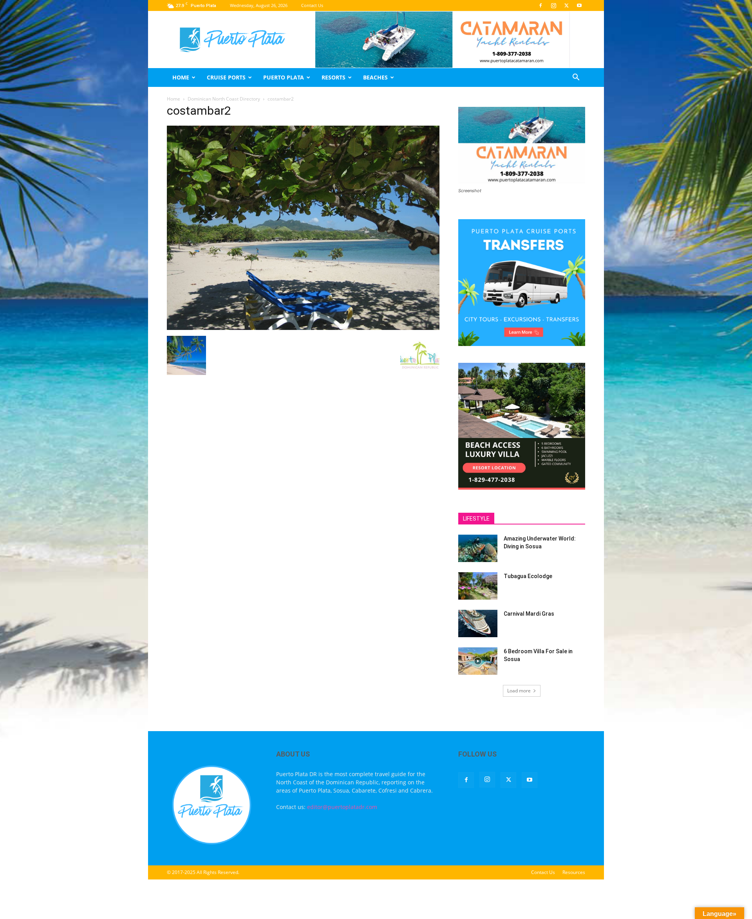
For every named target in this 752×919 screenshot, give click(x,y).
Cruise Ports (226, 77)
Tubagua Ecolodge (528, 576)
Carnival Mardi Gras (529, 614)
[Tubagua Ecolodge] (477, 586)
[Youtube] (579, 5)
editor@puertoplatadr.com (342, 807)
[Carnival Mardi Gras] (477, 623)
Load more (519, 690)
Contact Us (312, 5)
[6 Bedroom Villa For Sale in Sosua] (477, 661)
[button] (575, 78)
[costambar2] (303, 327)
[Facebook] (540, 5)
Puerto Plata (283, 77)
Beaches (375, 77)
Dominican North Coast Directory (224, 99)
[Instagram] (553, 5)
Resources (573, 872)
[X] (566, 5)
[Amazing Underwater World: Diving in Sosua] (477, 548)
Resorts (333, 77)
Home (180, 77)
